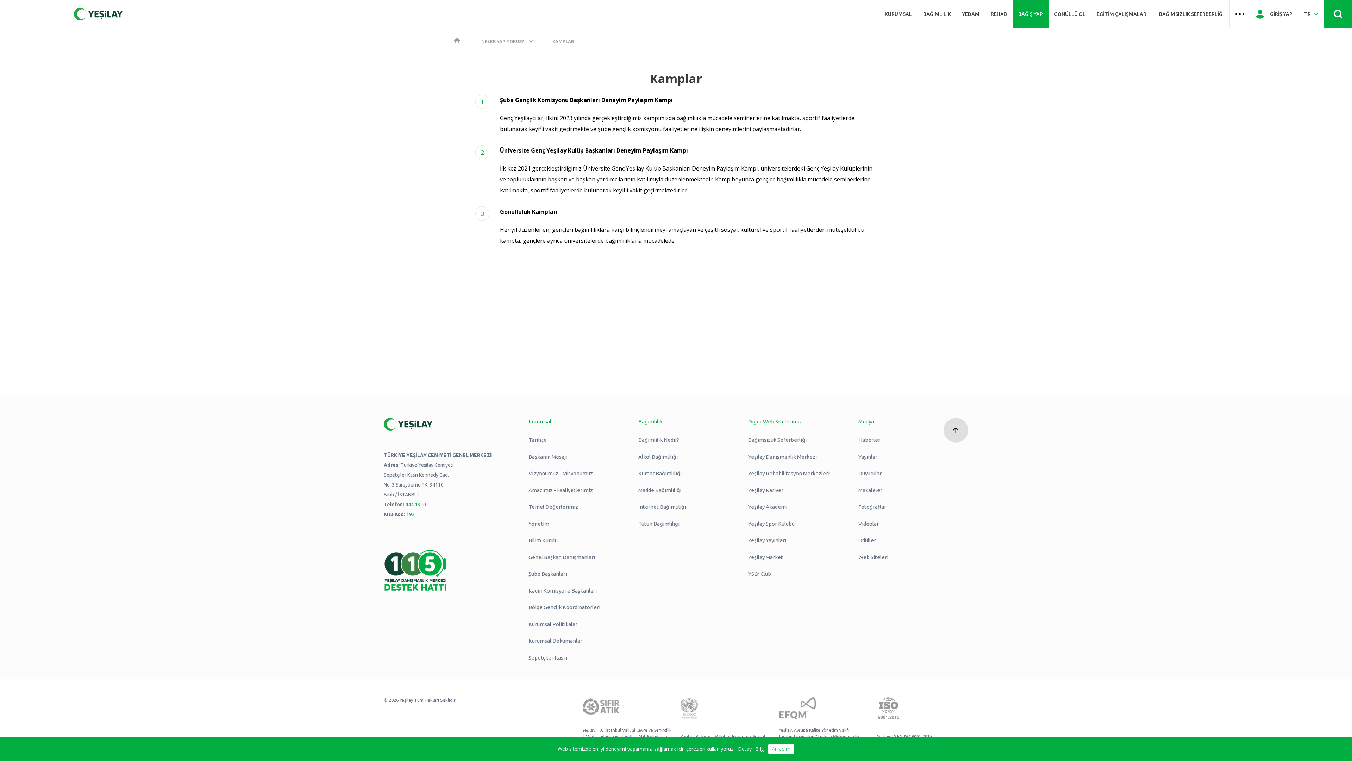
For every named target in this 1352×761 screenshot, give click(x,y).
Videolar (868, 524)
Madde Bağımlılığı (659, 490)
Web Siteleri (873, 557)
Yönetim (538, 524)
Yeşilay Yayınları (767, 540)
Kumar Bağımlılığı (660, 473)
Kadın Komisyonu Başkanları (562, 591)
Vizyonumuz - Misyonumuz (560, 473)
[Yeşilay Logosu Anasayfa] (98, 14)
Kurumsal (898, 14)
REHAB (999, 14)
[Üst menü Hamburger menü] (1240, 14)
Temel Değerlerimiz (553, 507)
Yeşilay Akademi (767, 507)
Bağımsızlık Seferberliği (1191, 14)
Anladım (781, 748)
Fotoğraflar (872, 507)
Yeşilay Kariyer (765, 490)
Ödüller (867, 540)
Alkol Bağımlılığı (658, 457)
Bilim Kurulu (543, 540)
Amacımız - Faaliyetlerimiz (560, 490)
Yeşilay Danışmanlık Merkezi (782, 457)
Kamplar (563, 41)
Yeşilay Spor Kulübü (771, 524)
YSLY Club (759, 574)
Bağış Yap (1030, 14)
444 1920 (415, 504)
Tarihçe (537, 440)
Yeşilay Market (765, 557)
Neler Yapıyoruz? (502, 41)
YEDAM (970, 14)
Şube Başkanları (547, 574)
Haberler (869, 440)
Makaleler (870, 490)
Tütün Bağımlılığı (659, 524)
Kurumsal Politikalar (552, 624)
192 (410, 514)
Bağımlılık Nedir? (658, 440)
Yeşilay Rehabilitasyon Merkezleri (789, 473)
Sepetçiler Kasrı (547, 658)
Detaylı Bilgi (751, 748)
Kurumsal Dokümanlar (555, 641)
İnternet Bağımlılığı (662, 507)
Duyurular (870, 473)
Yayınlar (867, 457)
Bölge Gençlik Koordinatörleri (564, 607)
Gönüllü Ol (1069, 14)
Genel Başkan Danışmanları (561, 557)
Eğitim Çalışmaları (1122, 14)
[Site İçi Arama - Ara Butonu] (1338, 14)
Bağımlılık (937, 14)
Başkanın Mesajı (547, 457)
